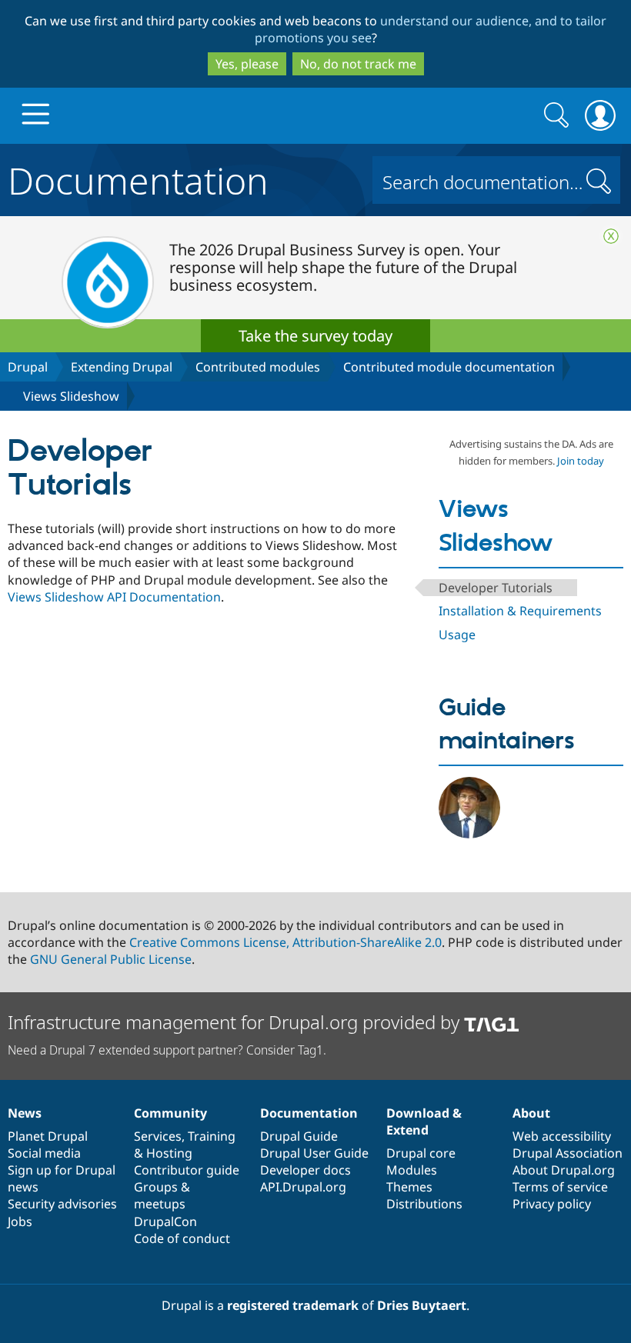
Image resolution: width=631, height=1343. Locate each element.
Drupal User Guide (314, 1153)
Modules (411, 1169)
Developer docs (305, 1169)
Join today (580, 461)
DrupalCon (165, 1221)
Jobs (20, 1221)
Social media (44, 1153)
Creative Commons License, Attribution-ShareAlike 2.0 (285, 942)
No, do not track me (358, 63)
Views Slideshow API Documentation (114, 596)
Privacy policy (551, 1203)
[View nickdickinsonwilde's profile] (469, 833)
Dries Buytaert (421, 1305)
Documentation (138, 177)
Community (170, 1113)
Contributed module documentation (449, 366)
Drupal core (421, 1153)
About (531, 1113)
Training (211, 1136)
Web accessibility (561, 1136)
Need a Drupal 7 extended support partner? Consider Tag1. (167, 1049)
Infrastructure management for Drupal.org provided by (236, 1022)
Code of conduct (182, 1238)
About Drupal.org (563, 1169)
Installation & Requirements (520, 610)
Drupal (28, 366)
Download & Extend (424, 1121)
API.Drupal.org (303, 1186)
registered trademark (293, 1305)
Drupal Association (567, 1153)
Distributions (424, 1203)
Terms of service (560, 1186)
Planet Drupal (48, 1136)
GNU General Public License (111, 959)
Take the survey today (315, 335)
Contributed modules (257, 366)
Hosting (169, 1153)
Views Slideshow (71, 396)
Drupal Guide (299, 1136)
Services (158, 1136)
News (25, 1113)
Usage (457, 634)
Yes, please (247, 63)
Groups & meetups (162, 1195)
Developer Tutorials (496, 587)
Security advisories (62, 1203)
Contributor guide (186, 1169)
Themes (409, 1186)
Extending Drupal (121, 366)
